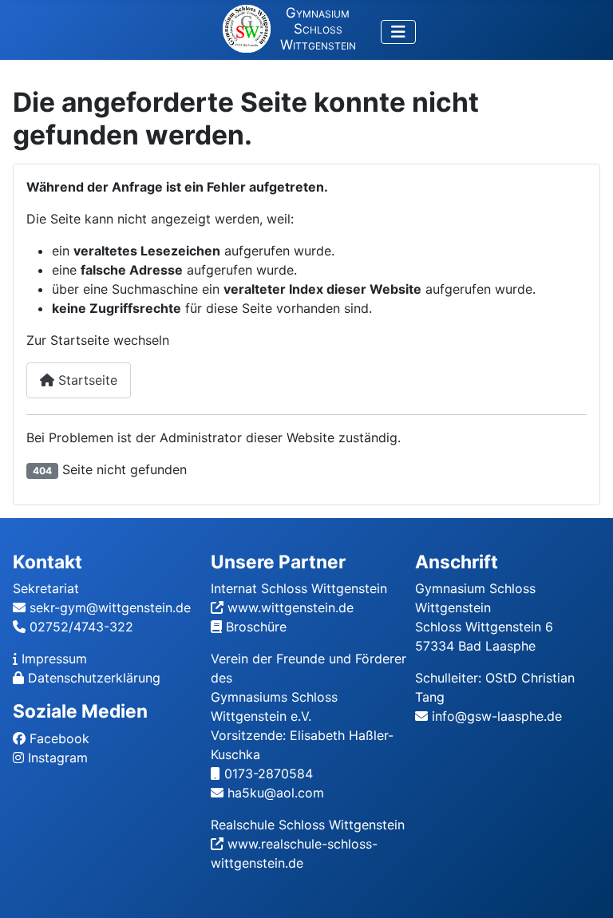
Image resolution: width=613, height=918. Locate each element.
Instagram (58, 758)
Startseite (85, 380)
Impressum (54, 659)
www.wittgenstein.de (290, 607)
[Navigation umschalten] (398, 32)
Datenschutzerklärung (94, 678)
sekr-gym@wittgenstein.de (110, 607)
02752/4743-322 (81, 627)
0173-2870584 (268, 773)
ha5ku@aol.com (275, 793)
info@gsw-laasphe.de (497, 716)
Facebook (59, 738)
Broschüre (256, 627)
